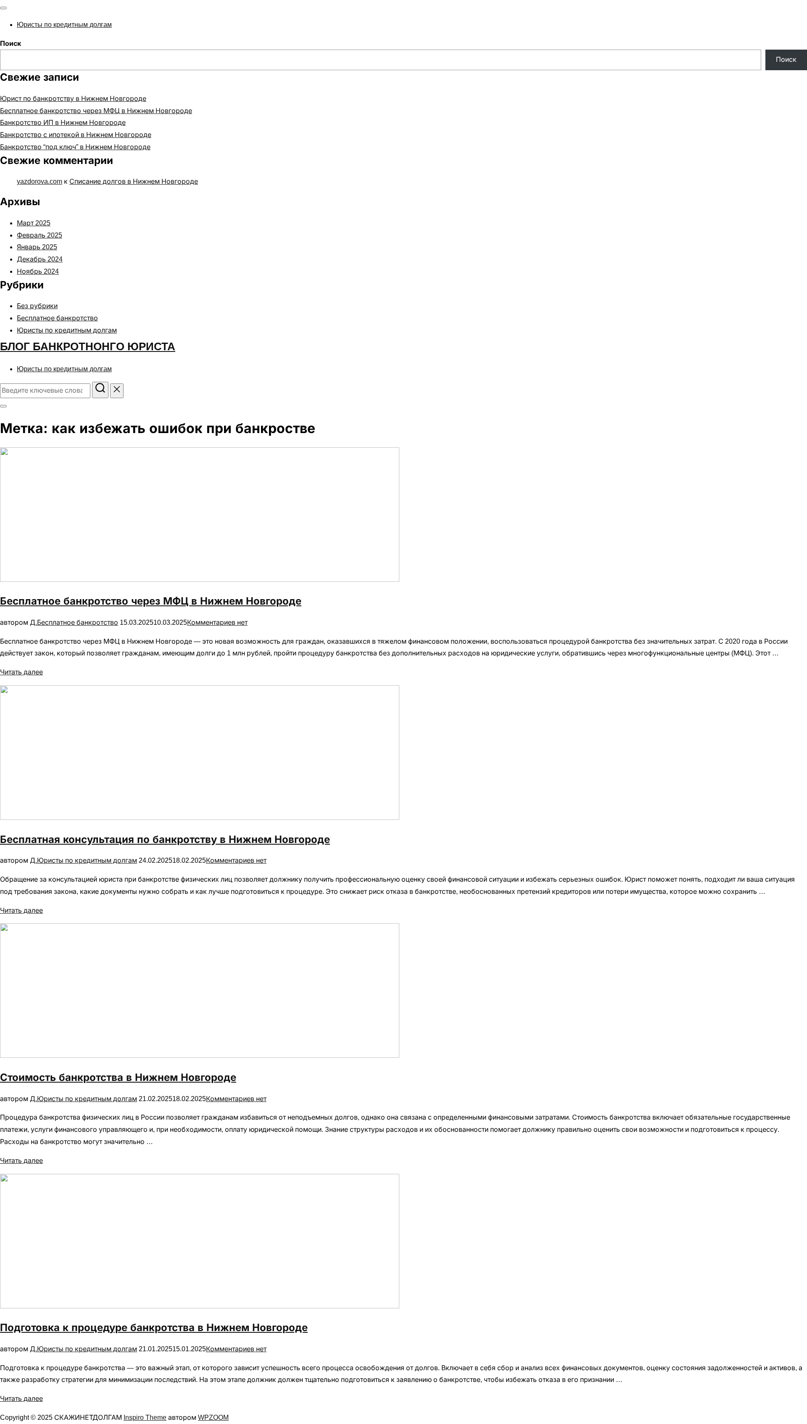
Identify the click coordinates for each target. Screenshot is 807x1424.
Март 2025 (33, 223)
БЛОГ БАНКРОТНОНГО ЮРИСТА (87, 346)
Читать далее (21, 672)
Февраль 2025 (39, 235)
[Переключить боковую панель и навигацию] (3, 406)
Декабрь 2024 (40, 259)
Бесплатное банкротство (57, 318)
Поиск (10, 43)
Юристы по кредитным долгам (64, 24)
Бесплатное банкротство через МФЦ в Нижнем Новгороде (96, 110)
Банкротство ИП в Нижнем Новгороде (63, 122)
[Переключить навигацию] (3, 8)
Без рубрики (37, 305)
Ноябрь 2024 (38, 271)
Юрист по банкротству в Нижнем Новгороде (73, 98)
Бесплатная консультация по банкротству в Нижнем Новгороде (165, 839)
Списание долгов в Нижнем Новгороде (133, 181)
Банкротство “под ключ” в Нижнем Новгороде (75, 147)
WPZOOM (213, 1417)
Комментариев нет (217, 622)
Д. (33, 622)
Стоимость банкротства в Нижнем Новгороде (118, 1077)
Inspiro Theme (145, 1417)
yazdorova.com (39, 181)
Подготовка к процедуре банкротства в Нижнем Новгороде (154, 1327)
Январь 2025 (37, 247)
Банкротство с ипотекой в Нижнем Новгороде (75, 134)
